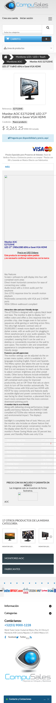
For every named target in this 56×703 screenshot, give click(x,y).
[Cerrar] (48, 699)
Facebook (12, 637)
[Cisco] (26, 589)
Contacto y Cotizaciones (20, 699)
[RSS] (31, 637)
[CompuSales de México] (28, 6)
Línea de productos (15, 48)
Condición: (6, 122)
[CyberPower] (44, 589)
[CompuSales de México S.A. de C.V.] (28, 664)
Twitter (23, 637)
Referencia (6, 109)
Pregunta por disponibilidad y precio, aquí (29, 138)
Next (53, 588)
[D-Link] (51, 589)
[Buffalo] (13, 589)
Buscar (48, 31)
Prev (2, 588)
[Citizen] (32, 589)
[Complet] (38, 589)
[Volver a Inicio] (5, 57)
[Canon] (19, 589)
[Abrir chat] (44, 699)
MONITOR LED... (8, 546)
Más (7, 167)
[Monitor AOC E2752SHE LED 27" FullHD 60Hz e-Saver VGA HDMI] (30, 89)
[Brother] (7, 589)
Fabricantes (12, 569)
